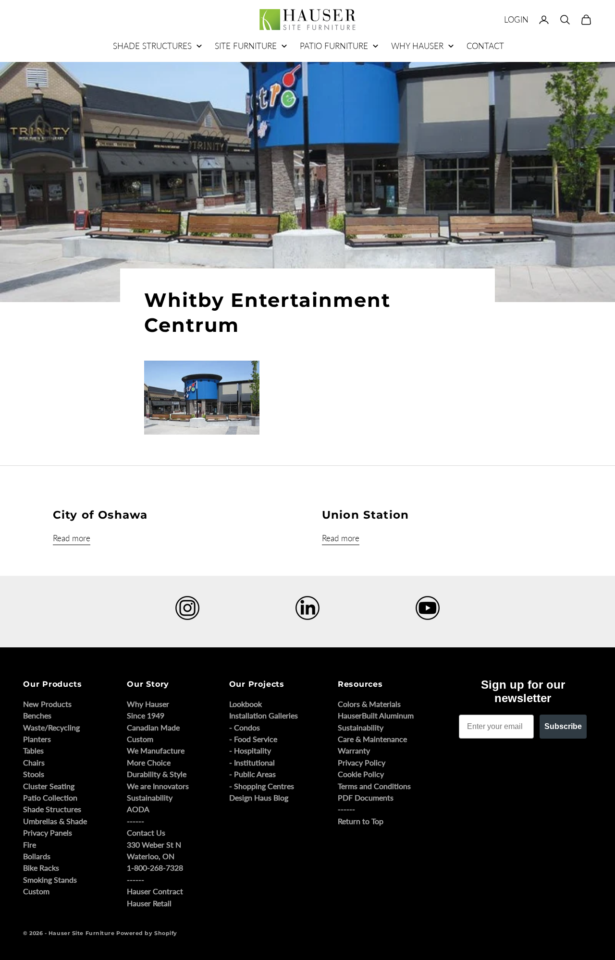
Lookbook (245, 703)
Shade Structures (52, 809)
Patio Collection (50, 797)
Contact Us (146, 832)
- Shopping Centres (261, 785)
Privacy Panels (47, 832)
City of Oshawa (100, 515)
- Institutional (252, 762)
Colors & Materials (369, 703)
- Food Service (253, 738)
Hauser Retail (149, 903)
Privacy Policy (361, 762)
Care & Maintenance (372, 738)
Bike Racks (41, 867)
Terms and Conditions (374, 785)
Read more (71, 538)
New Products (47, 703)
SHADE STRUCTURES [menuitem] (152, 46)
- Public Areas (252, 773)
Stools (33, 773)
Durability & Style (156, 773)
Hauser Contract (155, 891)
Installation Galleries (263, 715)
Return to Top (360, 821)
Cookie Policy (361, 773)
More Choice (149, 762)
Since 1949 (145, 715)
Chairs (34, 762)
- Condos (244, 727)
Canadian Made (153, 727)
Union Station (365, 515)
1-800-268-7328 (155, 867)
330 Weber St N (154, 844)
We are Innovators (158, 785)
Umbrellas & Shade (55, 821)
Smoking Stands (50, 879)
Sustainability (149, 797)
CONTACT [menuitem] (485, 46)
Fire (29, 844)
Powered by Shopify (146, 933)
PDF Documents (366, 797)
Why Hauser (148, 703)
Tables (33, 750)
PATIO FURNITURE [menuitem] (334, 46)
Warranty (354, 750)
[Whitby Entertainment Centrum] (201, 397)
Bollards (36, 856)
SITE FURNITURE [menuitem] (246, 46)
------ (135, 821)
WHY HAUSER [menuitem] (417, 46)
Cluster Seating (48, 785)
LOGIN (516, 19)
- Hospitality (250, 750)
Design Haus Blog (258, 797)
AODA (138, 809)
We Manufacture (155, 750)
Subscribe (563, 726)
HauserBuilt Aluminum (376, 715)
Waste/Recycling (51, 727)
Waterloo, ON (150, 856)
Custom (36, 891)
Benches (37, 715)
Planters (37, 738)
